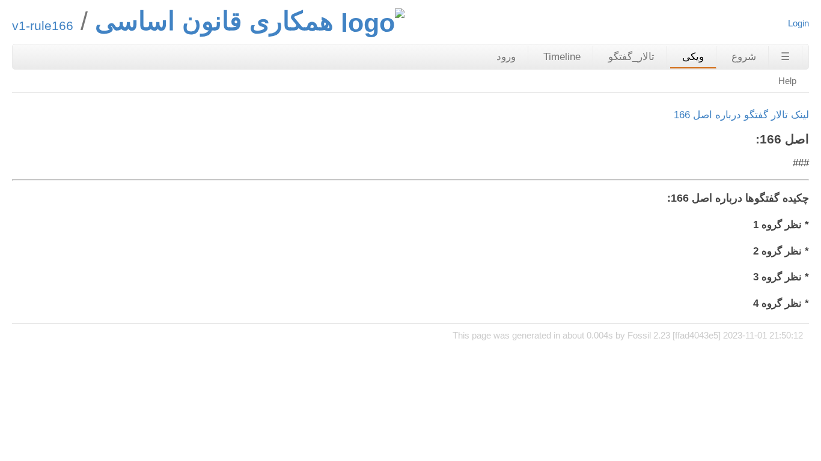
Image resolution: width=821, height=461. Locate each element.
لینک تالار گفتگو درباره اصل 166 (741, 115)
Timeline (562, 56)
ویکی (693, 56)
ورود (506, 56)
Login (798, 23)
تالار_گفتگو (631, 56)
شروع (743, 56)
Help (787, 81)
